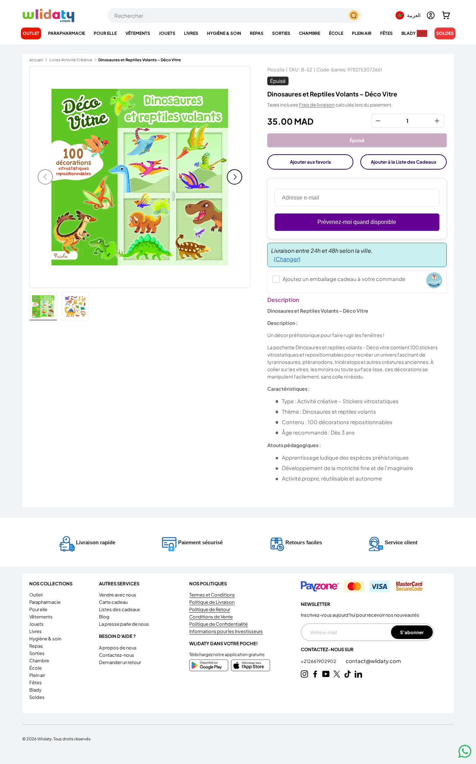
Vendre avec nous (117, 595)
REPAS (256, 33)
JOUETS (167, 33)
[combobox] (234, 15)
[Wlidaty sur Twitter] (336, 674)
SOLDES (445, 33)
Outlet (31, 33)
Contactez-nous (116, 655)
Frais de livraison (317, 105)
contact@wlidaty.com (373, 660)
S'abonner (412, 632)
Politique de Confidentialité (218, 624)
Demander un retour (120, 662)
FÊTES (386, 33)
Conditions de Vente (211, 616)
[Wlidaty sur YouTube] (326, 674)
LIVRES (191, 33)
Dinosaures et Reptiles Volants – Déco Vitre (137, 60)
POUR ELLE (105, 33)
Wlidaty (44, 738)
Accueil (36, 60)
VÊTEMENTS (137, 33)
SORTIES (281, 33)
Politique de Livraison (212, 602)
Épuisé (357, 140)
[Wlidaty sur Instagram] (304, 674)
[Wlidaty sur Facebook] (315, 674)
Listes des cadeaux (119, 609)
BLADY (408, 33)
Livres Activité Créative (70, 60)
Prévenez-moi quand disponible (356, 222)
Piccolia (276, 69)
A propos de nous (118, 647)
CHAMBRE (309, 33)
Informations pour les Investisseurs (226, 631)
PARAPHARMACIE (66, 33)
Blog (104, 616)
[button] (446, 15)
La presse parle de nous (124, 624)
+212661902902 (319, 661)
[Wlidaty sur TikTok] (347, 674)
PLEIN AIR (361, 33)
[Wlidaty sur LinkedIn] (358, 674)
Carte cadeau (113, 602)
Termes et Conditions (212, 595)
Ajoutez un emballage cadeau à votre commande (344, 278)
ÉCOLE (336, 33)
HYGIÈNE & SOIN (224, 33)
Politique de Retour (209, 609)
